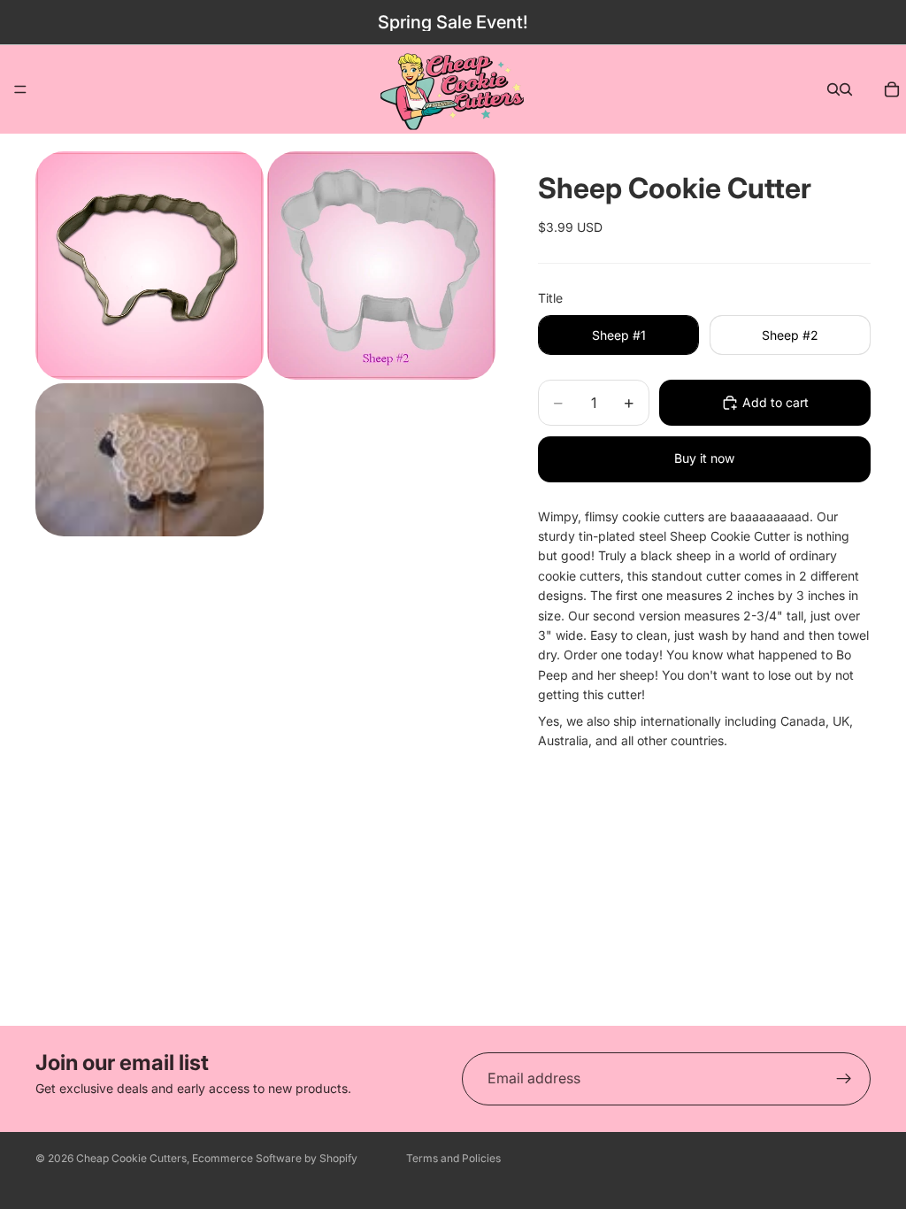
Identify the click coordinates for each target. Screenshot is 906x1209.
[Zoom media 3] (149, 459)
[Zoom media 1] (149, 265)
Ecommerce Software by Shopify (274, 1158)
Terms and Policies (453, 1158)
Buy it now (704, 458)
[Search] (833, 89)
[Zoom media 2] (381, 265)
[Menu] (20, 89)
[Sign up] (844, 1078)
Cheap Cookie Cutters (131, 1158)
